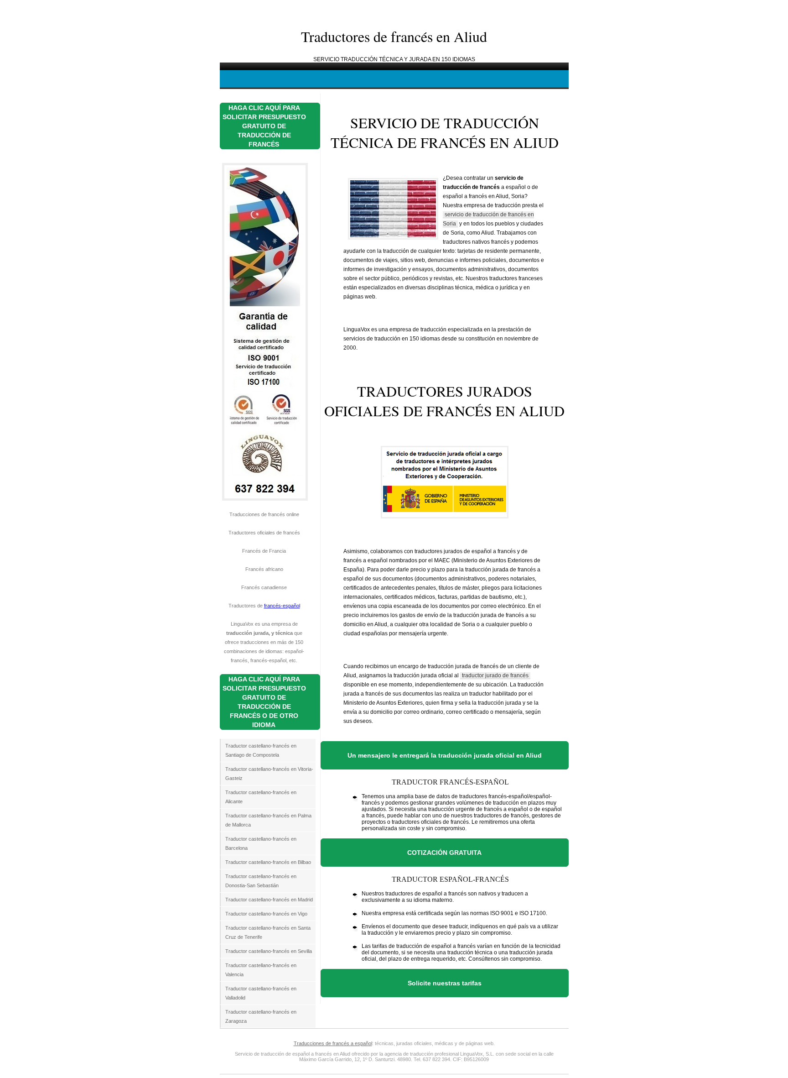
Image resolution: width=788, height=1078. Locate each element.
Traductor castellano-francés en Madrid (269, 899)
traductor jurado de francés (495, 675)
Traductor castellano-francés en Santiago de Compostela (260, 750)
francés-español (282, 605)
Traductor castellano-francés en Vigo (266, 913)
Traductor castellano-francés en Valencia (260, 970)
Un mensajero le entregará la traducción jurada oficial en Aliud (444, 755)
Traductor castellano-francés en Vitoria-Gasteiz (269, 773)
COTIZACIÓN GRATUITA (444, 852)
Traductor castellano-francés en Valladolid (260, 993)
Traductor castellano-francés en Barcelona (260, 843)
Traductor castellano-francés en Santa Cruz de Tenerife (268, 932)
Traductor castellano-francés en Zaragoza (260, 1016)
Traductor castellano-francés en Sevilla (268, 951)
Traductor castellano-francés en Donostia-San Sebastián (260, 881)
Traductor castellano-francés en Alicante (260, 797)
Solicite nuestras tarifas (445, 983)
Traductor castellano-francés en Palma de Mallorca (268, 820)
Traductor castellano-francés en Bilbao (268, 862)
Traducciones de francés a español (333, 1043)
